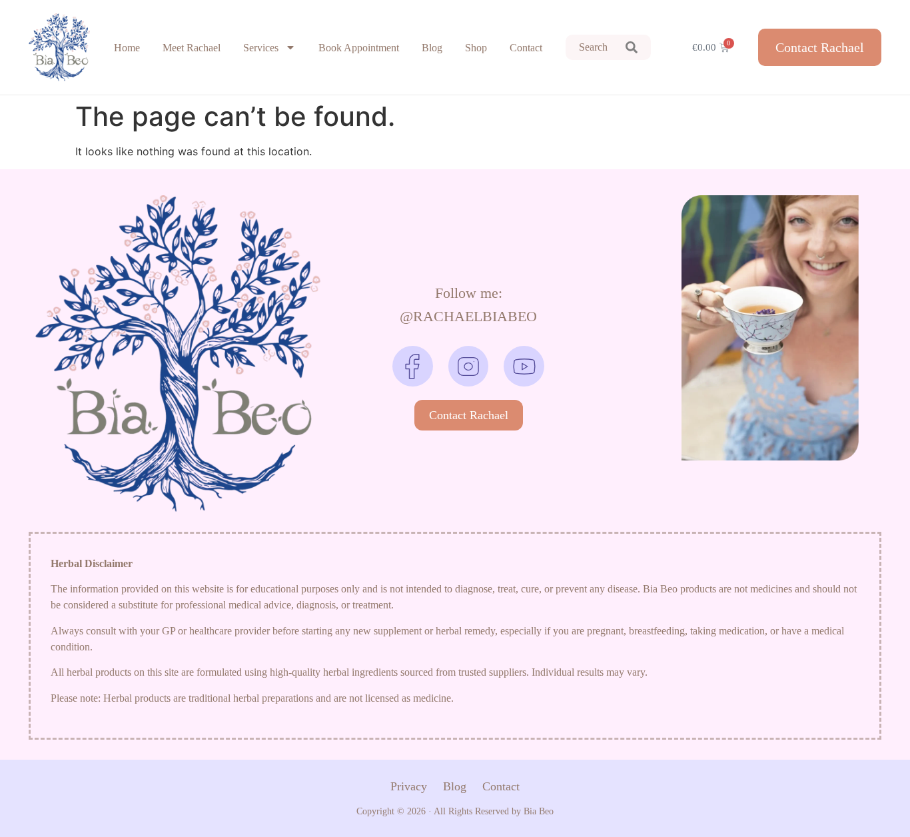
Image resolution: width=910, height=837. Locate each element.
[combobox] (589, 47)
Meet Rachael (192, 47)
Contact (526, 47)
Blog (432, 47)
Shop (476, 47)
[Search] (631, 47)
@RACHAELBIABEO (468, 316)
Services (260, 47)
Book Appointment (358, 47)
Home (127, 47)
